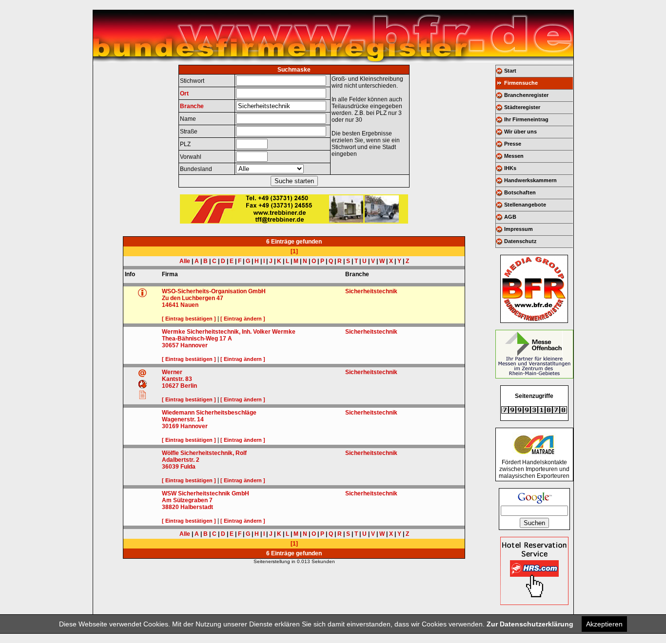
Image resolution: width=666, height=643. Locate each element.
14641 (170, 305)
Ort (184, 93)
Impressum (518, 229)
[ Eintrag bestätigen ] (189, 319)
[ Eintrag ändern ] (242, 319)
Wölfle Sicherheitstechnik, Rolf (204, 453)
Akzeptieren (604, 624)
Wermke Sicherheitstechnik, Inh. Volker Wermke (228, 331)
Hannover (194, 345)
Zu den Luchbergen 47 (192, 298)
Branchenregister (526, 95)
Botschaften (520, 192)
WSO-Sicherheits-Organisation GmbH (214, 291)
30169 (170, 426)
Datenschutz (520, 241)
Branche (192, 106)
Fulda (188, 466)
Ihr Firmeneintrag (526, 119)
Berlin (188, 385)
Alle (184, 261)
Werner (172, 372)
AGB (510, 217)
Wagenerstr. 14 (183, 419)
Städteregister (522, 107)
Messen (514, 156)
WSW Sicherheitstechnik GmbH (205, 493)
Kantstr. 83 (177, 379)
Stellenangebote (525, 205)
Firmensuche (521, 83)
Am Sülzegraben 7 (187, 500)
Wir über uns (520, 131)
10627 (170, 385)
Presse (512, 144)
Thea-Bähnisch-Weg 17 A (197, 338)
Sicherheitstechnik (371, 291)
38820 (170, 507)
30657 (170, 345)
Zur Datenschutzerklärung (530, 624)
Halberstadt (196, 507)
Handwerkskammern (530, 180)
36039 (170, 466)
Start (510, 71)
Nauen (189, 305)
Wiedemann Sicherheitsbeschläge (209, 412)
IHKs (510, 168)
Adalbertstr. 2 (180, 459)
